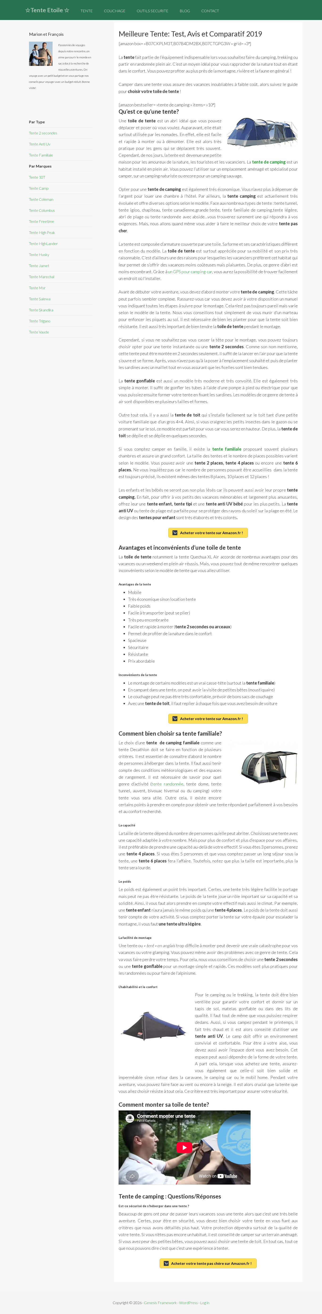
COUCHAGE (114, 10)
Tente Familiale (41, 155)
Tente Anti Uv (39, 144)
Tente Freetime (41, 221)
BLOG (185, 10)
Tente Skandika (41, 310)
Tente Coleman (41, 199)
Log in (204, 1302)
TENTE (87, 10)
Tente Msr (37, 287)
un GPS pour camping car (190, 271)
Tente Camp (39, 188)
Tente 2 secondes (43, 133)
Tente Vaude (39, 332)
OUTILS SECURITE (152, 10)
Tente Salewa (39, 298)
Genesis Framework (160, 1302)
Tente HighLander (43, 243)
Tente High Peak (42, 232)
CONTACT (210, 10)
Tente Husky (39, 254)
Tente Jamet (39, 265)
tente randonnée (167, 783)
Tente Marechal (41, 276)
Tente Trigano (39, 321)
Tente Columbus (42, 210)
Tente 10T (37, 177)
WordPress (188, 1302)
